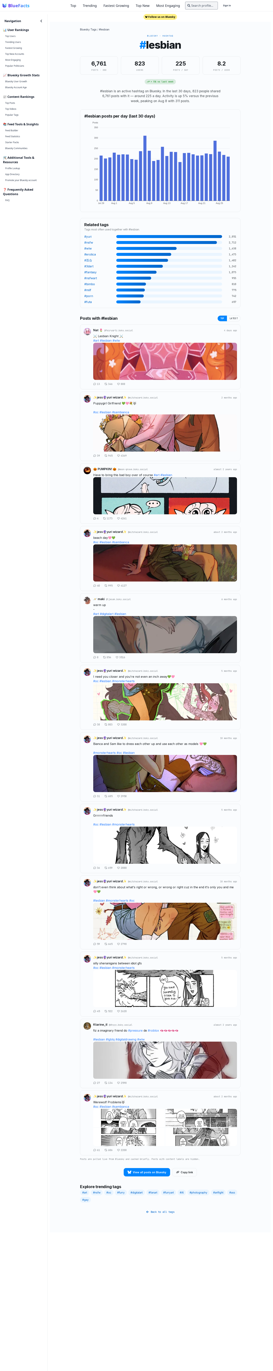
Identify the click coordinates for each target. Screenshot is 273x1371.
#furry (121, 1192)
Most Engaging (168, 5)
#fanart (153, 1192)
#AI (182, 1192)
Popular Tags (12, 114)
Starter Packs (12, 142)
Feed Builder (11, 130)
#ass (232, 1192)
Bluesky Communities (16, 148)
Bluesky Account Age (16, 87)
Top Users (10, 36)
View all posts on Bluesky (149, 1172)
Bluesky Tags (88, 29)
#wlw (116, 340)
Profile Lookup (12, 168)
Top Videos (10, 108)
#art (96, 340)
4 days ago (230, 330)
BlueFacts (19, 6)
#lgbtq (110, 1039)
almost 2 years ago (225, 469)
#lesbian (104, 29)
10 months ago (228, 738)
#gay (85, 1199)
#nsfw (96, 1192)
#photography (198, 1192)
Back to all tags (162, 1212)
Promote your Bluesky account (21, 180)
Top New (143, 5)
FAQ (7, 200)
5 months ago (229, 671)
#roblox (153, 1030)
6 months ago (229, 599)
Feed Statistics (12, 136)
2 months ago (229, 397)
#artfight (218, 1192)
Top (73, 5)
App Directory (12, 174)
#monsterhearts (123, 681)
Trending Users (13, 42)
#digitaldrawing (126, 1039)
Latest (234, 318)
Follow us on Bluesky (161, 17)
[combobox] (201, 5)
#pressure (135, 1030)
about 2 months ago (225, 532)
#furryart (168, 1192)
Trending (90, 5)
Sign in (227, 5)
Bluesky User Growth (16, 81)
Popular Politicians (14, 65)
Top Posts (10, 103)
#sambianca (120, 412)
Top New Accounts (14, 54)
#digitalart (106, 614)
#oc (96, 412)
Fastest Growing (116, 5)
